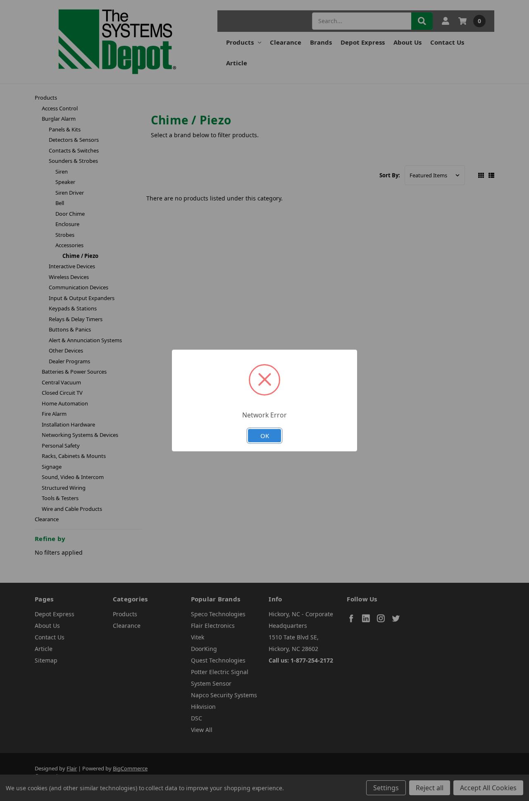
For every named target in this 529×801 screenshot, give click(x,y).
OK (264, 435)
